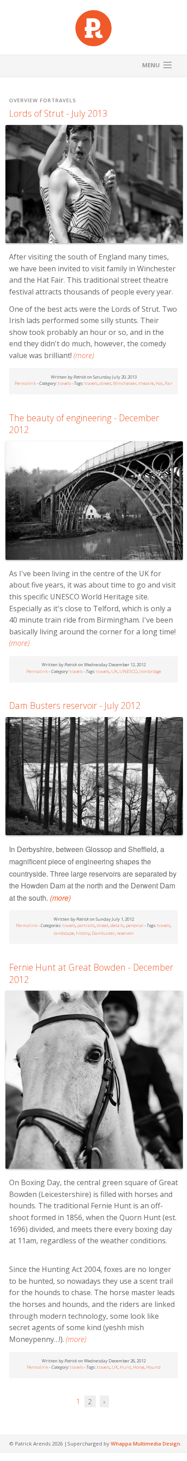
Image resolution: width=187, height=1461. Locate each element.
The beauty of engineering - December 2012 (84, 424)
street (105, 383)
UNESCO (128, 671)
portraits (86, 925)
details (117, 925)
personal (134, 925)
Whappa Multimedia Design (145, 1443)
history (83, 933)
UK (114, 671)
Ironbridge (150, 671)
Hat (159, 383)
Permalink (25, 383)
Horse (138, 1367)
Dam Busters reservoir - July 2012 (75, 706)
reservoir (125, 933)
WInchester (125, 383)
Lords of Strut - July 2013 (58, 114)
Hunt (125, 1367)
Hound (153, 1367)
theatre (146, 383)
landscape (64, 933)
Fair (168, 383)
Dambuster (103, 933)
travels (64, 383)
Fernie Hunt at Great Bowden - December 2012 (91, 974)
